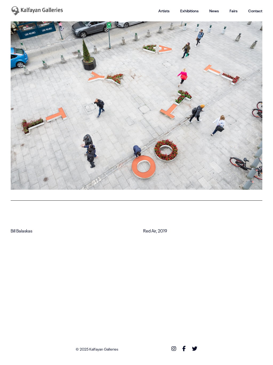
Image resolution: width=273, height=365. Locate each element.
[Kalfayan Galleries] (37, 10)
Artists (164, 11)
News (214, 11)
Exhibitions (189, 11)
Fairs (234, 11)
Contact (255, 11)
